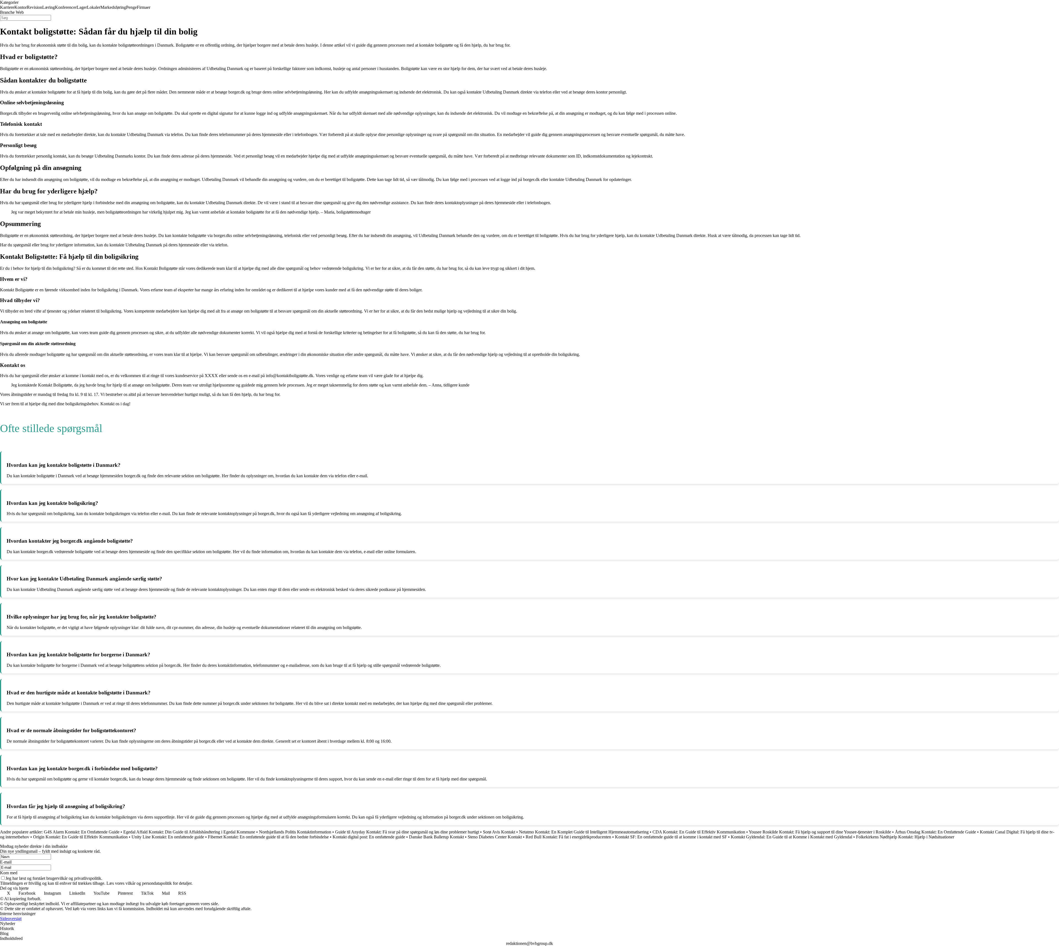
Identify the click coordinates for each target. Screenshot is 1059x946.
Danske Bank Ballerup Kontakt (436, 837)
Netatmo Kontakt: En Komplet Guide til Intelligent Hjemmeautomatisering (584, 832)
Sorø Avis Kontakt (499, 832)
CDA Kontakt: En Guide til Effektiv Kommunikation (698, 832)
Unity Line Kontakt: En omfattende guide (168, 837)
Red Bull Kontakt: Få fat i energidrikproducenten (568, 837)
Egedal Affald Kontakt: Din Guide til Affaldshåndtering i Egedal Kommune (189, 832)
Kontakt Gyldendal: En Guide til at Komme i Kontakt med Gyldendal (791, 837)
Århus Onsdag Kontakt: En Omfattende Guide (935, 832)
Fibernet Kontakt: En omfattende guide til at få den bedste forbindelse (268, 837)
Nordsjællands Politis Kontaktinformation (295, 832)
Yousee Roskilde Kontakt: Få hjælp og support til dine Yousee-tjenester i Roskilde (820, 832)
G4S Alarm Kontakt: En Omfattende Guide (81, 832)
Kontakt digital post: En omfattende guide (369, 837)
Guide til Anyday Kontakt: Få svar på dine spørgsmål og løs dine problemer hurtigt (407, 832)
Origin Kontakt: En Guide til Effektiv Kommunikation (80, 837)
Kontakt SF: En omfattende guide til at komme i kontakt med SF (671, 837)
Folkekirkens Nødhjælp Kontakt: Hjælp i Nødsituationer (905, 837)
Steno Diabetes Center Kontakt (495, 837)
